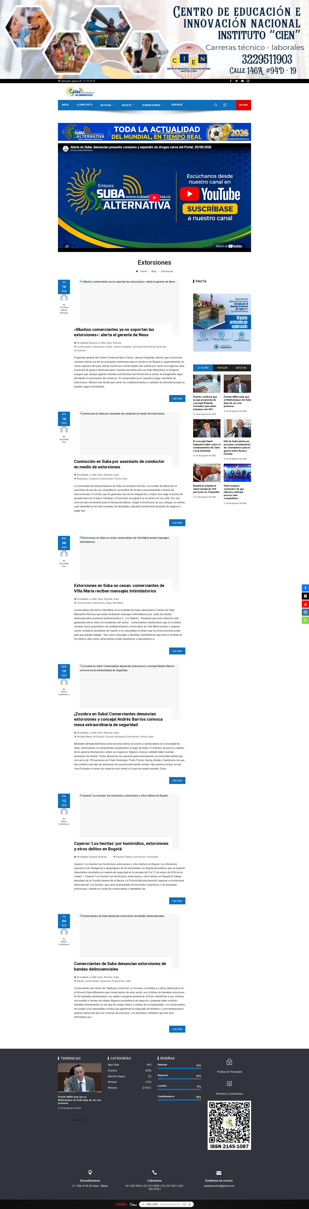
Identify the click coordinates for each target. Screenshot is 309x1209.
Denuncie (177, 104)
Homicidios (152, 857)
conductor (94, 478)
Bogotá (126, 105)
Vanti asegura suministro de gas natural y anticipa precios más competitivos (234, 492)
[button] (154, 39)
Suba (116, 475)
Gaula (109, 346)
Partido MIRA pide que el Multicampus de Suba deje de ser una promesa (237, 401)
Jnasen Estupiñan (122, 346)
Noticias (105, 105)
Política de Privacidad (229, 1071)
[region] (154, 39)
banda (80, 981)
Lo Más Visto (84, 104)
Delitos (128, 857)
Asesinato (82, 478)
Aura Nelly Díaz (64, 440)
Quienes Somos (151, 105)
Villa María (117, 603)
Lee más (177, 398)
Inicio (65, 104)
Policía (117, 478)
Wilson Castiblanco (64, 693)
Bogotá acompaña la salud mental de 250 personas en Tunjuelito (206, 488)
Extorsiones (99, 346)
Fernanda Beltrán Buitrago (64, 310)
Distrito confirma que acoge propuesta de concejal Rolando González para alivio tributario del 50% (205, 403)
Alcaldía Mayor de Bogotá (90, 736)
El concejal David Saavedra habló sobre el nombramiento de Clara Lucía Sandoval (206, 446)
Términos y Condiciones (229, 1093)
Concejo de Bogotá (115, 736)
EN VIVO (243, 105)
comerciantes (84, 346)
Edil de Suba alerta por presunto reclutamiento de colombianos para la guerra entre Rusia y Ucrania (237, 447)
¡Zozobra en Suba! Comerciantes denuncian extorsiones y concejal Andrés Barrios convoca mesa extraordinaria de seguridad (118, 719)
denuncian (105, 981)
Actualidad (82, 343)
